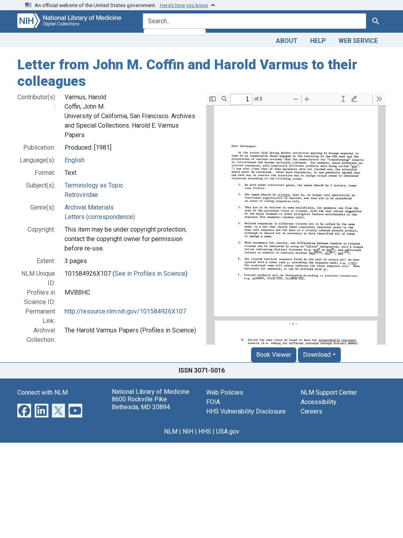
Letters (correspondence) (100, 217)
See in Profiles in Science (150, 273)
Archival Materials (89, 207)
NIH (188, 431)
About (287, 41)
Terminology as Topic (94, 185)
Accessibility (318, 402)
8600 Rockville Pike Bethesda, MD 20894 (141, 402)
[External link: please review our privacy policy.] (24, 410)
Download (317, 354)
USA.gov (227, 431)
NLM (170, 431)
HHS (204, 431)
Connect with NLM (42, 392)
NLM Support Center (329, 392)
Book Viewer (273, 354)
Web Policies (224, 392)
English (75, 160)
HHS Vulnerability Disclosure (246, 411)
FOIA (213, 402)
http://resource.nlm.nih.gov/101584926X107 (125, 311)
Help (318, 41)
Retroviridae (81, 195)
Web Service (358, 41)
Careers (311, 411)
